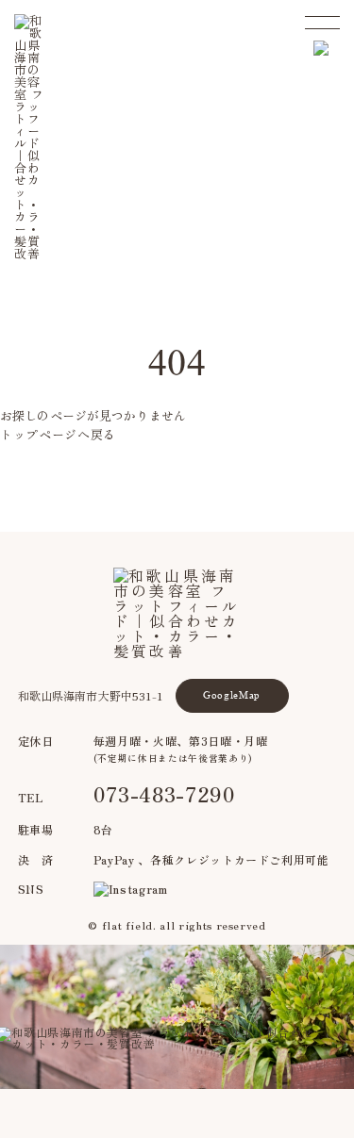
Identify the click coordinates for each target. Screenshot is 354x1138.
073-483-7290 (164, 793)
